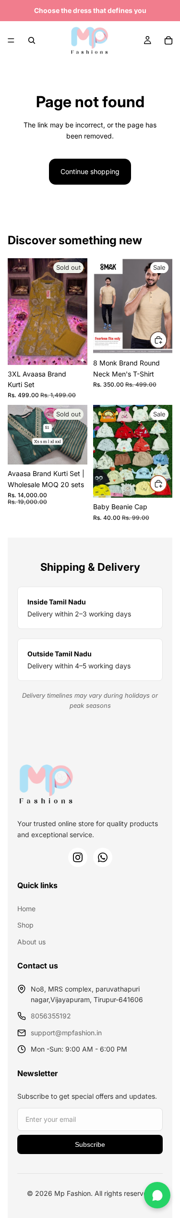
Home (26, 908)
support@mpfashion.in (66, 1033)
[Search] (31, 40)
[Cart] (168, 40)
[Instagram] (77, 857)
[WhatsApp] (102, 857)
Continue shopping (90, 171)
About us (31, 942)
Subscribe (90, 1144)
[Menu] (11, 40)
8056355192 (51, 1016)
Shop (25, 925)
